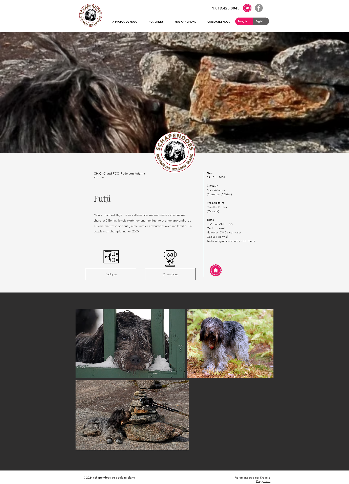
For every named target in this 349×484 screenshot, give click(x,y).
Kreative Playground (263, 479)
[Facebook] (259, 8)
